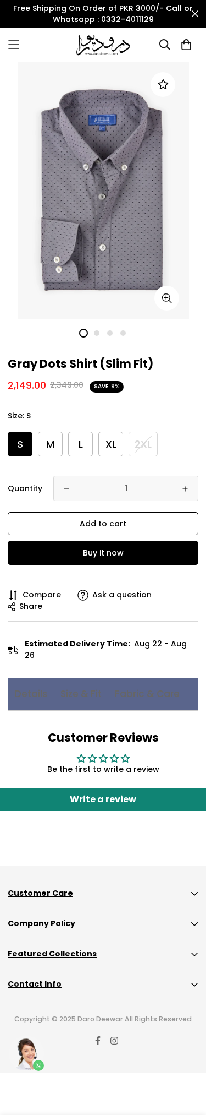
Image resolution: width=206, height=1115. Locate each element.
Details (31, 693)
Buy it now (103, 552)
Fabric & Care (147, 693)
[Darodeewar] (103, 45)
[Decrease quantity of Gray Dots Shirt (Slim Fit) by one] (66, 489)
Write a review (103, 799)
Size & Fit (81, 693)
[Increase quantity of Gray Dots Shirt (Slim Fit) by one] (185, 489)
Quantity (25, 488)
